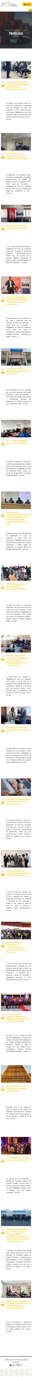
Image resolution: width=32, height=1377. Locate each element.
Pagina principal (9, 30)
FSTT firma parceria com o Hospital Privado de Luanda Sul (17, 730)
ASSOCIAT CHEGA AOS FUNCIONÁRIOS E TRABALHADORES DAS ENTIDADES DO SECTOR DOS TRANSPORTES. (16, 947)
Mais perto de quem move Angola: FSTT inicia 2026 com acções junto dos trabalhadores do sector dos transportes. (17, 660)
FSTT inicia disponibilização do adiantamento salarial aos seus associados (18, 801)
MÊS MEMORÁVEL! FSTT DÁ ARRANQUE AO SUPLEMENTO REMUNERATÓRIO (16, 1088)
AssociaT (27, 4)
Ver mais (8, 119)
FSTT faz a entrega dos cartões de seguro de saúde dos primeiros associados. (18, 873)
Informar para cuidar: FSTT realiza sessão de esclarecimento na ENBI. (17, 586)
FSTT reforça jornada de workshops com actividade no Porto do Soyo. (18, 371)
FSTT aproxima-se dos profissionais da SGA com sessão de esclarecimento (17, 156)
